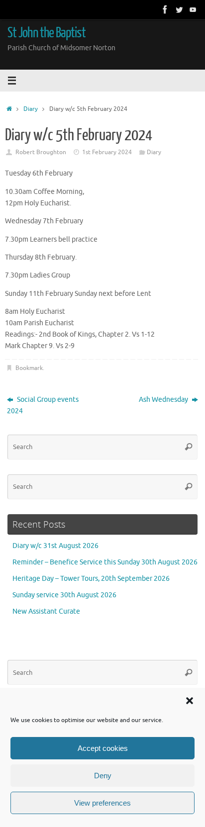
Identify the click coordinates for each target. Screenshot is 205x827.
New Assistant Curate (46, 611)
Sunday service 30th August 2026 (64, 595)
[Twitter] (179, 9)
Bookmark (29, 368)
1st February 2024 (107, 152)
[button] (190, 701)
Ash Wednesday (164, 399)
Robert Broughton (40, 152)
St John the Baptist (46, 33)
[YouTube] (193, 9)
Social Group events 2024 (43, 405)
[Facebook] (165, 9)
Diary (30, 109)
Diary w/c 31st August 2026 (55, 546)
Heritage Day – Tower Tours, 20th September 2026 (91, 578)
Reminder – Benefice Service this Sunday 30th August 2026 (105, 562)
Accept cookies (103, 748)
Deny (102, 775)
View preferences (102, 803)
